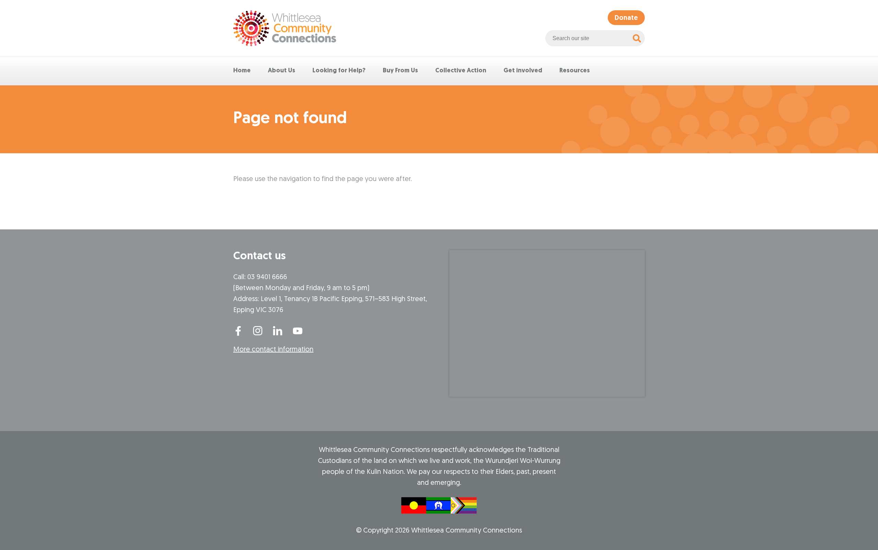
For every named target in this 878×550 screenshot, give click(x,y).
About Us (281, 71)
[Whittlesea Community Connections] (284, 28)
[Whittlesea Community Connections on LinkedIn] (278, 330)
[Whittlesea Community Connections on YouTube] (297, 330)
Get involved (522, 71)
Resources (574, 71)
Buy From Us (400, 71)
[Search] (636, 38)
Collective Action (460, 71)
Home (242, 71)
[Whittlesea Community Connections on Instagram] (258, 330)
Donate (626, 18)
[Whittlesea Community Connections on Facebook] (238, 330)
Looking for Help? (339, 71)
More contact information (273, 349)
